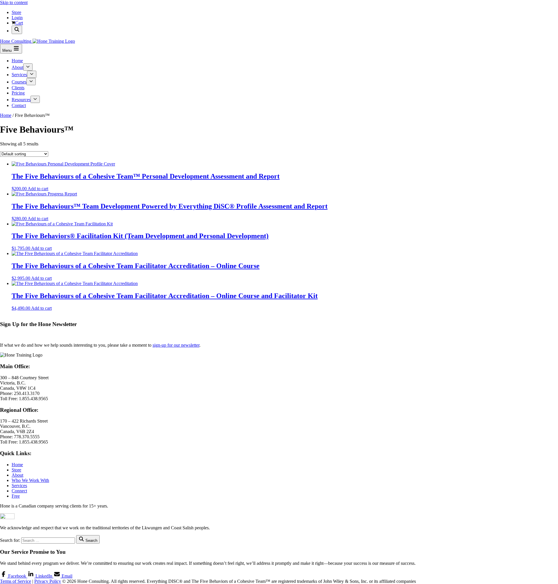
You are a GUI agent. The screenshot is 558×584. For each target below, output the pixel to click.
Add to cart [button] (38, 188)
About (17, 67)
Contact (19, 105)
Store (16, 12)
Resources (21, 99)
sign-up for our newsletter (176, 345)
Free (16, 496)
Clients (18, 87)
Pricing (18, 92)
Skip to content (14, 2)
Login (17, 17)
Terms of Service (15, 581)
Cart (19, 22)
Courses (19, 81)
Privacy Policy (47, 581)
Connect (19, 490)
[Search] (17, 30)
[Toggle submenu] (28, 67)
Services (19, 74)
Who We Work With (30, 480)
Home (17, 60)
